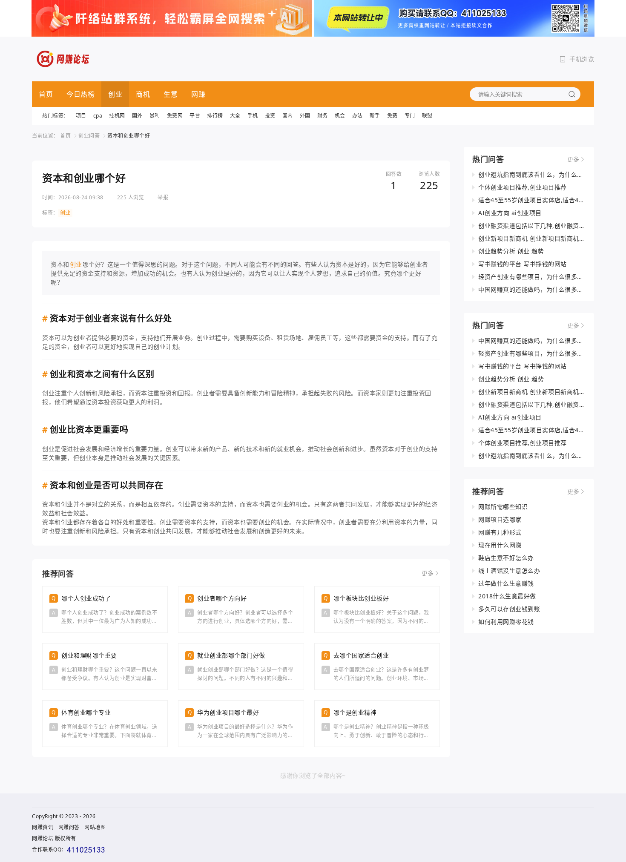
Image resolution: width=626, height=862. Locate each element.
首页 (46, 94)
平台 (195, 115)
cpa (98, 115)
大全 (235, 115)
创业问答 (89, 135)
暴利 (154, 115)
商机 (143, 94)
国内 (287, 115)
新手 (375, 115)
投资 (270, 115)
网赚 (198, 94)
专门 (410, 115)
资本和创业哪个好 (128, 135)
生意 (171, 94)
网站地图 (95, 827)
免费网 (175, 115)
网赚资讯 (42, 827)
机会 (340, 115)
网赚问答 (69, 827)
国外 (137, 115)
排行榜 (215, 115)
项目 (81, 115)
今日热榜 (80, 94)
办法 (357, 115)
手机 (252, 115)
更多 (428, 573)
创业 (115, 94)
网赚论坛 (42, 838)
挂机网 (117, 115)
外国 (305, 115)
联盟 (427, 115)
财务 (322, 115)
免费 (392, 115)
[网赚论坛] (63, 59)
